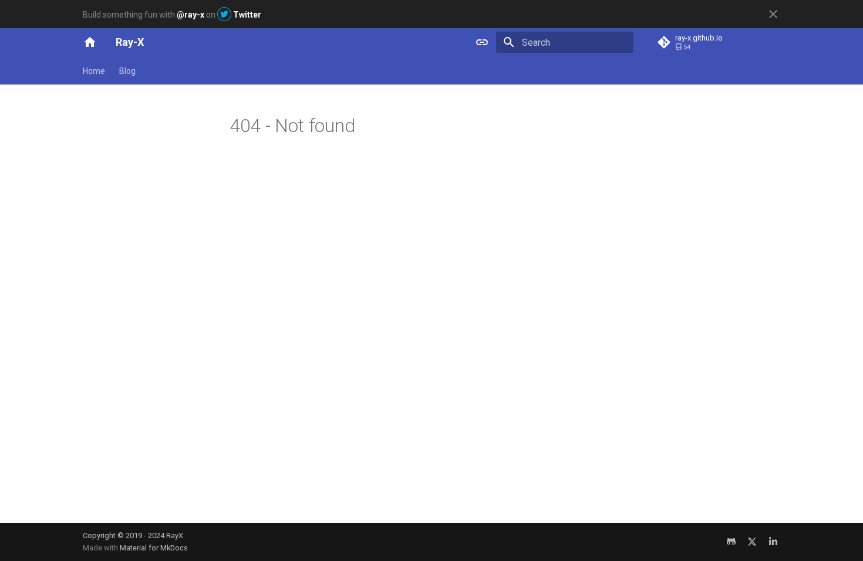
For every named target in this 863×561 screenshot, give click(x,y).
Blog (127, 71)
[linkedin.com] (773, 541)
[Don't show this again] (773, 14)
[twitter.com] (752, 541)
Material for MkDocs (154, 547)
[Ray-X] (90, 42)
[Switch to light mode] (482, 42)
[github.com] (731, 541)
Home (94, 71)
